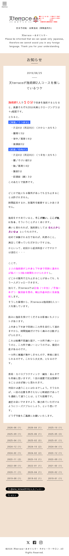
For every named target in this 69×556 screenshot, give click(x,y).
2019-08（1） (14, 478)
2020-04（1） (35, 472)
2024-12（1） (14, 446)
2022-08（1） (14, 465)
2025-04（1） (14, 440)
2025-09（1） (14, 434)
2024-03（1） (14, 453)
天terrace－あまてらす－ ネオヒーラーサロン (36, 548)
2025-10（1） (55, 427)
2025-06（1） (35, 434)
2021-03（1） (55, 465)
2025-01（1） (55, 440)
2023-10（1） (35, 459)
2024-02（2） (35, 453)
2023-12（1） (55, 453)
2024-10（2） (35, 446)
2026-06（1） (14, 427)
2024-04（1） (55, 446)
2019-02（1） (35, 478)
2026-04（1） (35, 427)
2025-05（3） (55, 434)
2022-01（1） (35, 465)
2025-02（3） (35, 440)
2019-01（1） (55, 478)
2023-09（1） (55, 459)
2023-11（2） (14, 459)
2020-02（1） (55, 472)
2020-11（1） (14, 472)
